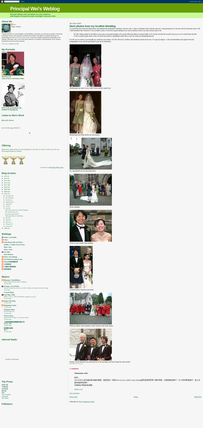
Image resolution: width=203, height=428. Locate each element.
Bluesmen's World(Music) (12, 280)
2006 (5, 228)
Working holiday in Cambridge (14, 216)
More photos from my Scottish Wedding (16, 210)
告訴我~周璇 (8, 323)
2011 (5, 185)
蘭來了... (6, 330)
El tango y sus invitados (11, 286)
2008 (5, 191)
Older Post (197, 397)
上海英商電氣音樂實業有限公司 (14, 322)
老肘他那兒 (7, 269)
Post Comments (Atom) (86, 402)
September (9, 202)
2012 (5, 183)
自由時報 (5, 389)
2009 (5, 189)
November (9, 198)
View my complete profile (10, 44)
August (8, 204)
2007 (5, 193)
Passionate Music (9, 309)
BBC (3, 393)
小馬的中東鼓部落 (10, 266)
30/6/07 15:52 (78, 389)
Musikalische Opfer (10, 305)
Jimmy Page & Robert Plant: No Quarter (15, 282)
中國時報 (5, 387)
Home (136, 397)
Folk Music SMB (9, 295)
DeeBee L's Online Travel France (14, 245)
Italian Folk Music (10, 301)
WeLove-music (8, 316)
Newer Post (73, 397)
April (7, 220)
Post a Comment (74, 393)
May (7, 218)
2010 (5, 187)
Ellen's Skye (8, 247)
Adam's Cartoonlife (10, 237)
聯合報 (4, 391)
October (8, 200)
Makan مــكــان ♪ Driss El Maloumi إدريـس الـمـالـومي (20, 296)
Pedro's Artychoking (10, 257)
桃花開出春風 (8, 328)
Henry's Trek (8, 249)
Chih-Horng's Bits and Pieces (13, 242)
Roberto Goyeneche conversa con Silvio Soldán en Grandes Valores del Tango (26, 288)
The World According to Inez (13, 259)
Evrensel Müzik (9, 292)
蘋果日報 (5, 385)
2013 (5, 180)
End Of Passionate (9, 311)
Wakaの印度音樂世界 (11, 262)
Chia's (6, 240)
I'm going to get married (12, 214)
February (8, 224)
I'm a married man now (11, 212)
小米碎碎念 (7, 264)
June (7, 208)
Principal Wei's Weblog (35, 8)
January (8, 226)
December (9, 196)
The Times (5, 398)
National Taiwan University (20, 37)
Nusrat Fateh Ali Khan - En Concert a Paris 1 (16, 317)
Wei (14, 24)
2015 (5, 176)
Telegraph (5, 396)
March (8, 222)
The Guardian (6, 394)
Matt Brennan (8, 254)
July (7, 206)
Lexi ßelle (7, 252)
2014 (5, 178)
